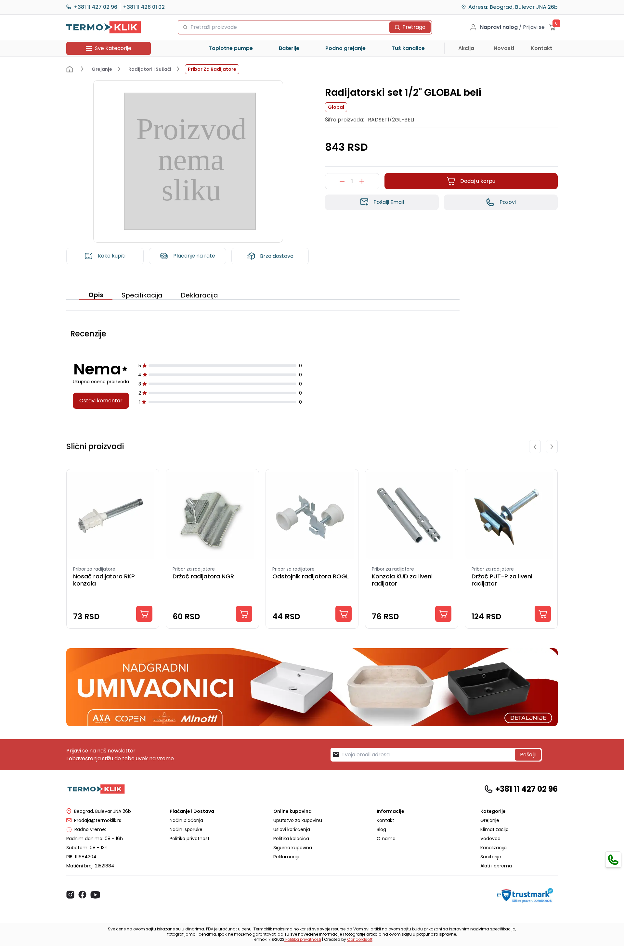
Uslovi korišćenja (291, 829)
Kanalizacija (493, 847)
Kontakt (541, 48)
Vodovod (490, 838)
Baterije (289, 48)
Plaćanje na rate (194, 255)
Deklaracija (199, 295)
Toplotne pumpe (231, 48)
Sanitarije (490, 856)
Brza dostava (276, 256)
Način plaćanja (186, 820)
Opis (95, 294)
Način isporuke (186, 829)
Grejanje (489, 820)
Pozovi (508, 202)
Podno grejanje (345, 48)
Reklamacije (287, 856)
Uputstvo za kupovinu (297, 820)
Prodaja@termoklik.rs (97, 820)
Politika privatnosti (190, 838)
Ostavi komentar (101, 400)
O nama (386, 838)
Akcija (466, 48)
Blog (381, 829)
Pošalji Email (388, 202)
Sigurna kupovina (292, 847)
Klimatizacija (494, 829)
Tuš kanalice (408, 48)
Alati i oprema (496, 866)
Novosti (504, 48)
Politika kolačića (291, 838)
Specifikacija (142, 295)
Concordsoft (359, 939)
